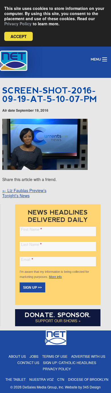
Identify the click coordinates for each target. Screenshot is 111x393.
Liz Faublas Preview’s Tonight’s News (24, 193)
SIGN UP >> (32, 288)
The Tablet (15, 379)
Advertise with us (88, 356)
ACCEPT (19, 36)
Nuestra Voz (41, 379)
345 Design (92, 386)
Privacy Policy (18, 23)
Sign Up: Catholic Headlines (69, 362)
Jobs (34, 356)
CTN (60, 379)
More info (55, 276)
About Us (17, 356)
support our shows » (58, 320)
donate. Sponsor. (58, 315)
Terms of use (54, 356)
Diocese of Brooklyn (88, 379)
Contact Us (28, 362)
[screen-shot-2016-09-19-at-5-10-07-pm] (45, 168)
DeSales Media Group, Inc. (43, 386)
